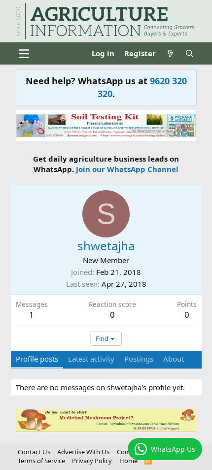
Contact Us (34, 451)
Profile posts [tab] (37, 359)
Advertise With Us (83, 451)
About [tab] (173, 359)
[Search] (189, 53)
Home (128, 460)
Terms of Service (41, 460)
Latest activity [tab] (91, 359)
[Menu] (24, 54)
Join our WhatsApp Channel (127, 169)
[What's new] (170, 53)
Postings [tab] (138, 359)
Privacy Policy (92, 460)
